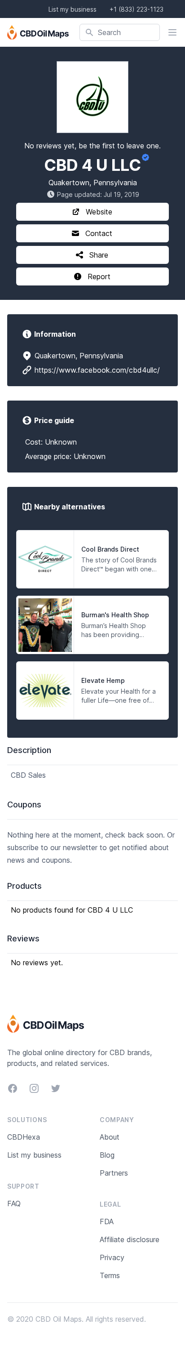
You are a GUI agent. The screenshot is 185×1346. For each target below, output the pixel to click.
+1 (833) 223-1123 (136, 9)
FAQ (14, 1203)
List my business (72, 9)
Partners (114, 1172)
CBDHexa (23, 1136)
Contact (98, 233)
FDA (107, 1221)
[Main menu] (172, 32)
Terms (110, 1275)
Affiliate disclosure (129, 1239)
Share (98, 254)
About (109, 1136)
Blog (107, 1154)
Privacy (112, 1257)
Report (99, 276)
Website (99, 211)
